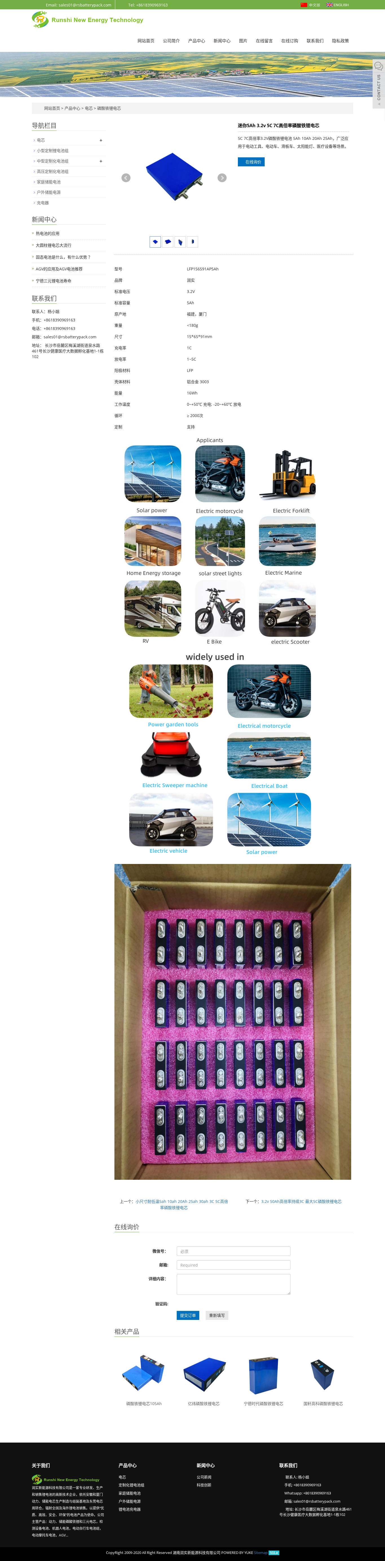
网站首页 (146, 40)
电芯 (89, 108)
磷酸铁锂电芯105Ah (144, 1403)
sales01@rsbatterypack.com (316, 1501)
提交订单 (188, 1315)
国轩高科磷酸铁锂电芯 (323, 1403)
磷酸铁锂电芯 (108, 108)
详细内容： (158, 1278)
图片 (243, 40)
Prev (125, 177)
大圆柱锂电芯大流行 (53, 245)
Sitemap (261, 1552)
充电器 (43, 202)
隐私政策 (340, 40)
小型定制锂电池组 (52, 150)
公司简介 (171, 40)
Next (222, 177)
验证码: (161, 1303)
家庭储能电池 (49, 181)
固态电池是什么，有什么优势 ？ (64, 257)
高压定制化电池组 (52, 171)
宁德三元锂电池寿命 (53, 280)
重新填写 (217, 1315)
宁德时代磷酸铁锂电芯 (263, 1403)
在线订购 (289, 40)
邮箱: (163, 1264)
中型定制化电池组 (52, 161)
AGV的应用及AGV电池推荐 (59, 269)
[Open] (379, 84)
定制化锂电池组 (131, 1484)
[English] (337, 4)
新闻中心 (222, 40)
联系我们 (315, 40)
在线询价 (252, 161)
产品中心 (196, 40)
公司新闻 (204, 1477)
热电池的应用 (47, 233)
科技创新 (204, 1484)
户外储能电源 (49, 192)
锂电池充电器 (130, 1509)
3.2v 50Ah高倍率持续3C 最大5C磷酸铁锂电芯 (301, 1201)
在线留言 (264, 40)
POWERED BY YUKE (237, 1552)
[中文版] (311, 4)
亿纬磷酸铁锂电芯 (204, 1403)
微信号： (160, 1251)
